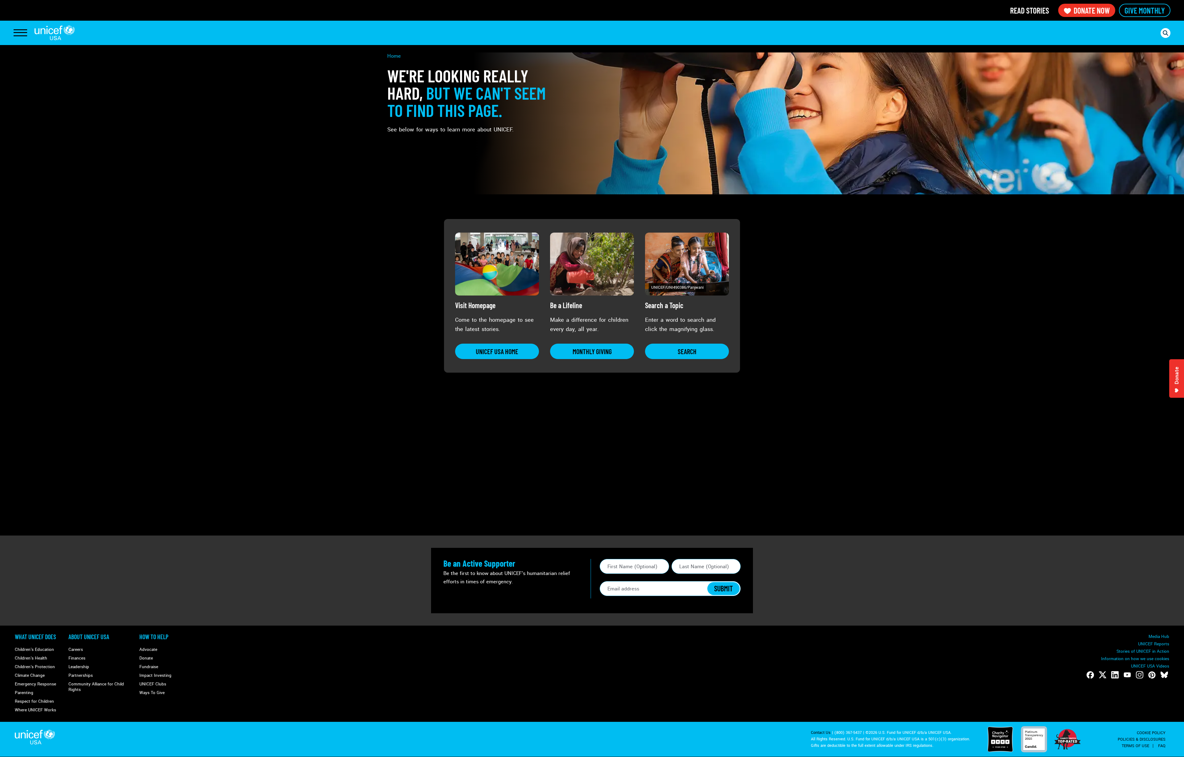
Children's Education (34, 649)
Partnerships (80, 675)
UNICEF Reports (1153, 644)
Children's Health (31, 658)
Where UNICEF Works (35, 710)
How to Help (153, 636)
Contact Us (821, 732)
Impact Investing (155, 675)
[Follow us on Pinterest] (1152, 675)
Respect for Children (34, 701)
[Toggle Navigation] (20, 33)
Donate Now (1092, 10)
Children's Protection (35, 667)
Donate (146, 658)
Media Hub (1159, 636)
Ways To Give (152, 693)
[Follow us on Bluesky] (1164, 675)
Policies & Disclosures (1142, 739)
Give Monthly (1144, 10)
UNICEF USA (55, 33)
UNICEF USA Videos (1150, 666)
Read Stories (1029, 10)
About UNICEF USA (88, 636)
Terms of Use (1135, 746)
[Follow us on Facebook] (1090, 675)
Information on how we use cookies (1135, 659)
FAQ (1162, 746)
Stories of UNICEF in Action (1142, 651)
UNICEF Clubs (152, 684)
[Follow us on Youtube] (1127, 675)
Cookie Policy (1151, 733)
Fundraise (148, 667)
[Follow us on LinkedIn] (1115, 675)
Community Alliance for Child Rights (96, 687)
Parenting (24, 693)
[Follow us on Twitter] (1103, 675)
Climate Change (30, 675)
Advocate (148, 649)
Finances (76, 658)
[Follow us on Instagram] (1140, 675)
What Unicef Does (35, 636)
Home (394, 56)
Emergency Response (35, 684)
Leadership (78, 667)
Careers (75, 649)
